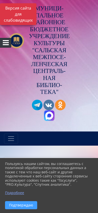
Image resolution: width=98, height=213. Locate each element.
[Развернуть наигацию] (11, 139)
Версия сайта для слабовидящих (18, 14)
